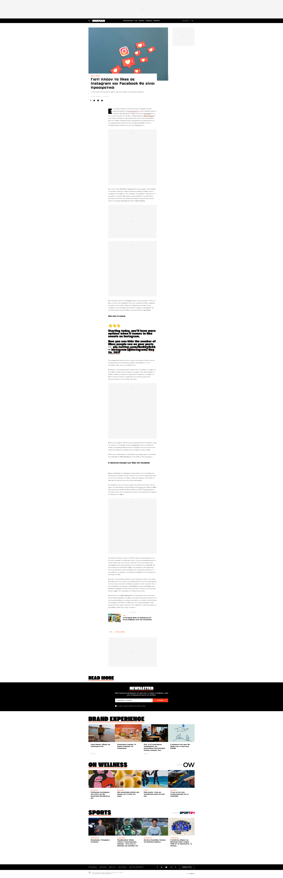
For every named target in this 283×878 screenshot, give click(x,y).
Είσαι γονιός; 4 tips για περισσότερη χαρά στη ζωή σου (154, 794)
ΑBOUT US (112, 867)
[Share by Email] (102, 100)
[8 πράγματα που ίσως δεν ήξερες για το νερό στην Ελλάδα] (181, 733)
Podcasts (156, 20)
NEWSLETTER (187, 867)
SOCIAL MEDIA (95, 75)
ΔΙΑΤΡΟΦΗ (173, 790)
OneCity (141, 20)
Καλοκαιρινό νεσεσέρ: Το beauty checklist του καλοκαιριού (126, 746)
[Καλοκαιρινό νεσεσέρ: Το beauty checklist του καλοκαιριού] (128, 733)
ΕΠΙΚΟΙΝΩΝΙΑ (92, 867)
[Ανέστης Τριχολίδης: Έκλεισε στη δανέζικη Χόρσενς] (155, 827)
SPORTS (99, 813)
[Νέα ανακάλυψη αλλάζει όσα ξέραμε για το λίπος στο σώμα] (128, 779)
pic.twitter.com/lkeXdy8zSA (134, 347)
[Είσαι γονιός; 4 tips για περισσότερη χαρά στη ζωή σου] (155, 779)
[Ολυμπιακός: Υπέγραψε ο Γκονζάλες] (101, 827)
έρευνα (141, 487)
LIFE (124, 615)
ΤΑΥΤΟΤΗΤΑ (102, 867)
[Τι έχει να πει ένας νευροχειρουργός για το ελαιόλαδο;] (181, 779)
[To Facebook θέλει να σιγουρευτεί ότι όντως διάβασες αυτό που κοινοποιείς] (114, 618)
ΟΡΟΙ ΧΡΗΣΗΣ (122, 867)
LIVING (146, 790)
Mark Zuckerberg (148, 116)
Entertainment (128, 20)
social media (147, 113)
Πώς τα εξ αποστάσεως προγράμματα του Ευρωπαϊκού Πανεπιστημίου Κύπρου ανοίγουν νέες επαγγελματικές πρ (154, 748)
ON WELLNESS (107, 765)
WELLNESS (120, 790)
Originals (149, 20)
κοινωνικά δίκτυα (132, 111)
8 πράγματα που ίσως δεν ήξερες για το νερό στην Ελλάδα (180, 746)
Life (136, 20)
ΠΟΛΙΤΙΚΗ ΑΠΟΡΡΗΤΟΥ (136, 867)
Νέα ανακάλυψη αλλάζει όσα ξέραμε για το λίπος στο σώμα (128, 794)
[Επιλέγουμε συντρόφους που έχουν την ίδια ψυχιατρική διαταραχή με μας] (101, 779)
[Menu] (89, 20)
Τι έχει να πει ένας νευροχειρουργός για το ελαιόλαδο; (179, 794)
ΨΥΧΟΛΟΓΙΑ (94, 790)
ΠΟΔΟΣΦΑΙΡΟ (95, 838)
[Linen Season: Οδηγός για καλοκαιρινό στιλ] (101, 733)
